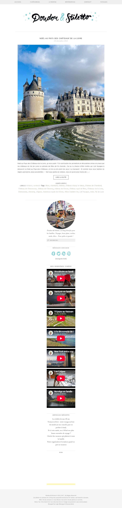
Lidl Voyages (84, 192)
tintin (92, 192)
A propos (52, 2)
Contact (87, 2)
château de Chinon (62, 189)
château (62, 186)
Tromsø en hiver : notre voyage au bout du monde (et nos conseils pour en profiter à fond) (61, 424)
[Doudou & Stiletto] (61, 18)
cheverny (31, 192)
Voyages (103, 2)
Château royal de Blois (78, 189)
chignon (39, 192)
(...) (88, 172)
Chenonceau (22, 192)
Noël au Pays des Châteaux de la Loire (61, 38)
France (29, 185)
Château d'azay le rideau (75, 186)
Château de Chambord (93, 186)
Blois (47, 186)
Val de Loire (99, 192)
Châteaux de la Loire (95, 189)
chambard (54, 186)
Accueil (18, 2)
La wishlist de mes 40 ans (61, 419)
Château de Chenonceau (28, 189)
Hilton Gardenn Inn (72, 192)
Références (70, 2)
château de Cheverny (46, 189)
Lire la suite (61, 177)
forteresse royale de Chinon (53, 192)
